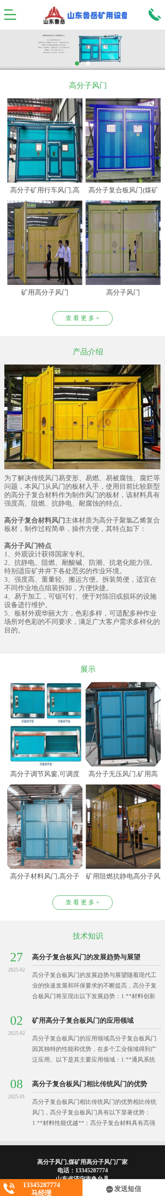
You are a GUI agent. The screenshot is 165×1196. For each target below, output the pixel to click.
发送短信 (127, 1188)
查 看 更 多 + (82, 318)
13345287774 (91, 1170)
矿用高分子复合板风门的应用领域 (83, 1020)
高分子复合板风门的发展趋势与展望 (86, 957)
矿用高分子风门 (45, 292)
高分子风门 (123, 292)
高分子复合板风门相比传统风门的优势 (89, 1083)
